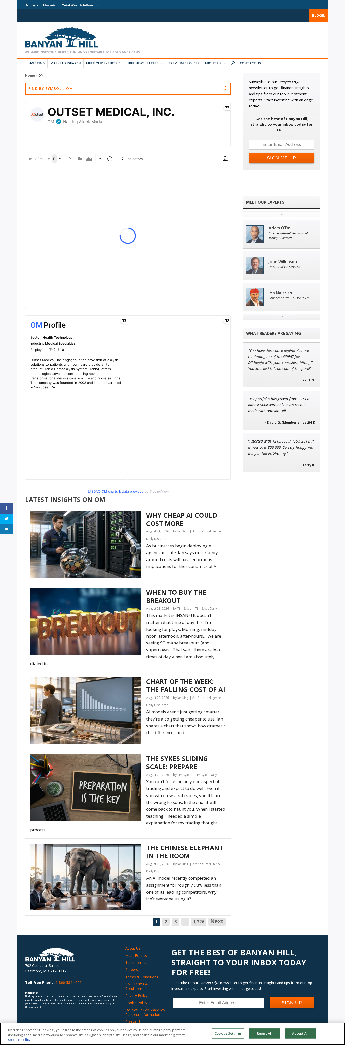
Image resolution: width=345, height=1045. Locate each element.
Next (217, 921)
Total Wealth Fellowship (80, 5)
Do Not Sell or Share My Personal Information (145, 1012)
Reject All (264, 1033)
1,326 (198, 921)
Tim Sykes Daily (206, 608)
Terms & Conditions (141, 976)
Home (30, 75)
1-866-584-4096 (69, 982)
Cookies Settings (228, 1033)
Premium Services (183, 63)
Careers (131, 969)
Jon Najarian (280, 293)
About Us (213, 63)
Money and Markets (41, 5)
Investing (36, 63)
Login (319, 15)
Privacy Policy (136, 995)
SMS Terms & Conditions (136, 986)
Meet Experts (136, 955)
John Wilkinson (283, 261)
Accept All (300, 1033)
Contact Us (250, 63)
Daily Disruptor (157, 539)
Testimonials (135, 962)
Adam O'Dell (280, 228)
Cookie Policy (136, 1002)
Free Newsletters (143, 63)
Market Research (65, 63)
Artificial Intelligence (206, 531)
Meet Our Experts (101, 63)
